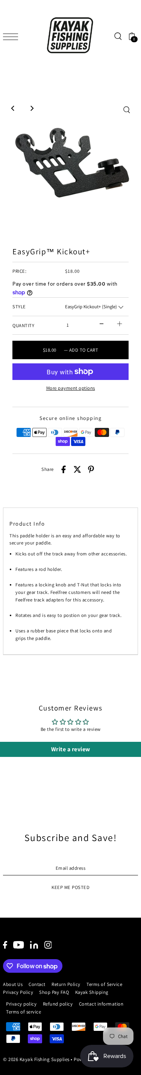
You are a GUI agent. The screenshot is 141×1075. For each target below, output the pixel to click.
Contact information (101, 1004)
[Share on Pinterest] (91, 469)
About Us (13, 984)
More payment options (70, 388)
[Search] (117, 36)
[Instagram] (48, 945)
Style (19, 306)
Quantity (23, 325)
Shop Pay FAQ (54, 992)
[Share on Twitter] (77, 469)
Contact (37, 984)
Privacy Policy (18, 992)
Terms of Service (104, 984)
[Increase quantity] (120, 323)
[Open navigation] (12, 36)
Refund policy (58, 1004)
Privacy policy (21, 1004)
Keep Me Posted (70, 887)
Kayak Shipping (91, 992)
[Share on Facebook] (63, 469)
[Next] (31, 108)
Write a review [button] (70, 749)
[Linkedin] (34, 945)
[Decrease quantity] (101, 323)
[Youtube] (18, 945)
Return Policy (66, 984)
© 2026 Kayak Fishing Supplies (36, 1059)
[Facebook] (5, 945)
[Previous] (13, 108)
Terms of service (23, 1012)
